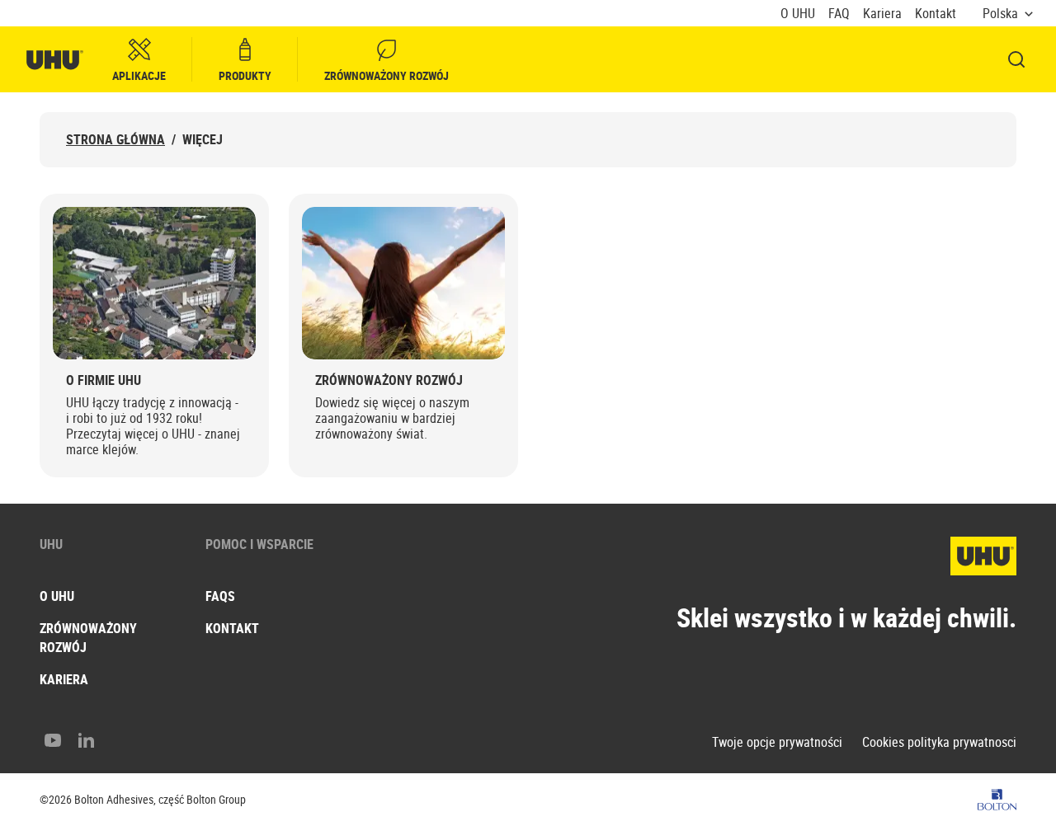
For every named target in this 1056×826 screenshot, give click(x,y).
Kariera (882, 13)
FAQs (220, 596)
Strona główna (115, 140)
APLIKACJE (139, 75)
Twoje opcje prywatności (777, 742)
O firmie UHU (103, 380)
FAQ (839, 13)
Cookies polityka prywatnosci (939, 742)
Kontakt (935, 13)
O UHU (797, 13)
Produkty (245, 75)
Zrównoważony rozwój (386, 75)
